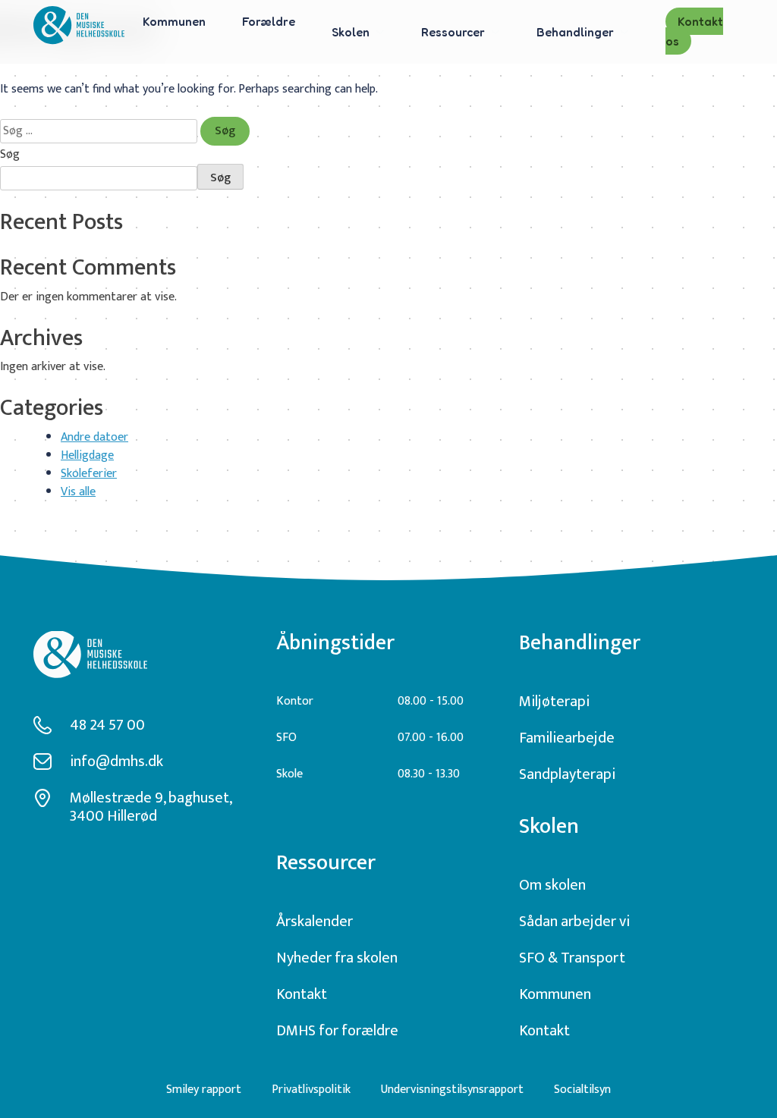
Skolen (351, 31)
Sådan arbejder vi (574, 921)
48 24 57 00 (107, 725)
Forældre (268, 21)
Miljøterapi (554, 701)
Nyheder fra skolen (337, 958)
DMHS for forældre (337, 1031)
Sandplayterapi (567, 774)
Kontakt (301, 994)
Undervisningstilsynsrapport (452, 1089)
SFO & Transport (572, 958)
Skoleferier (89, 473)
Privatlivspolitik (311, 1089)
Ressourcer (453, 31)
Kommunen (174, 21)
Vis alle (78, 492)
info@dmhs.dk (116, 761)
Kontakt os (694, 31)
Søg (10, 155)
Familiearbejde (567, 738)
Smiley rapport (203, 1089)
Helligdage (87, 455)
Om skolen (552, 885)
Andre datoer (94, 437)
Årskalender (314, 921)
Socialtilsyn (582, 1089)
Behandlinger (575, 31)
